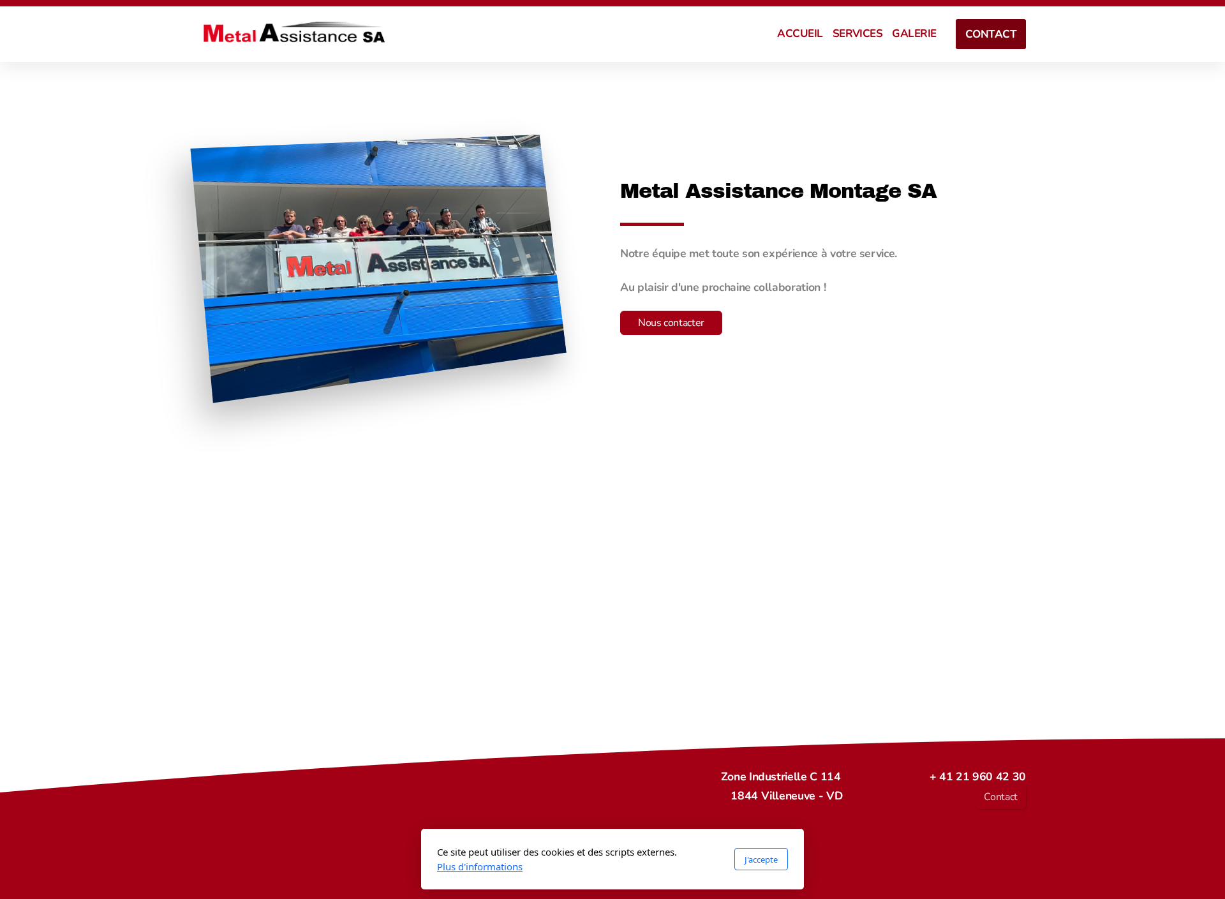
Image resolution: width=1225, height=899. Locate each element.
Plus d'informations (480, 866)
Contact (1001, 797)
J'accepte (761, 859)
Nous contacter (671, 323)
